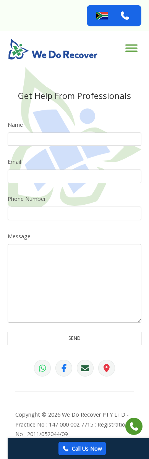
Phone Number (27, 198)
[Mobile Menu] (131, 48)
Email (14, 161)
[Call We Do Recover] (125, 15)
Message (19, 236)
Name (15, 124)
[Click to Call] (134, 426)
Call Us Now (87, 448)
